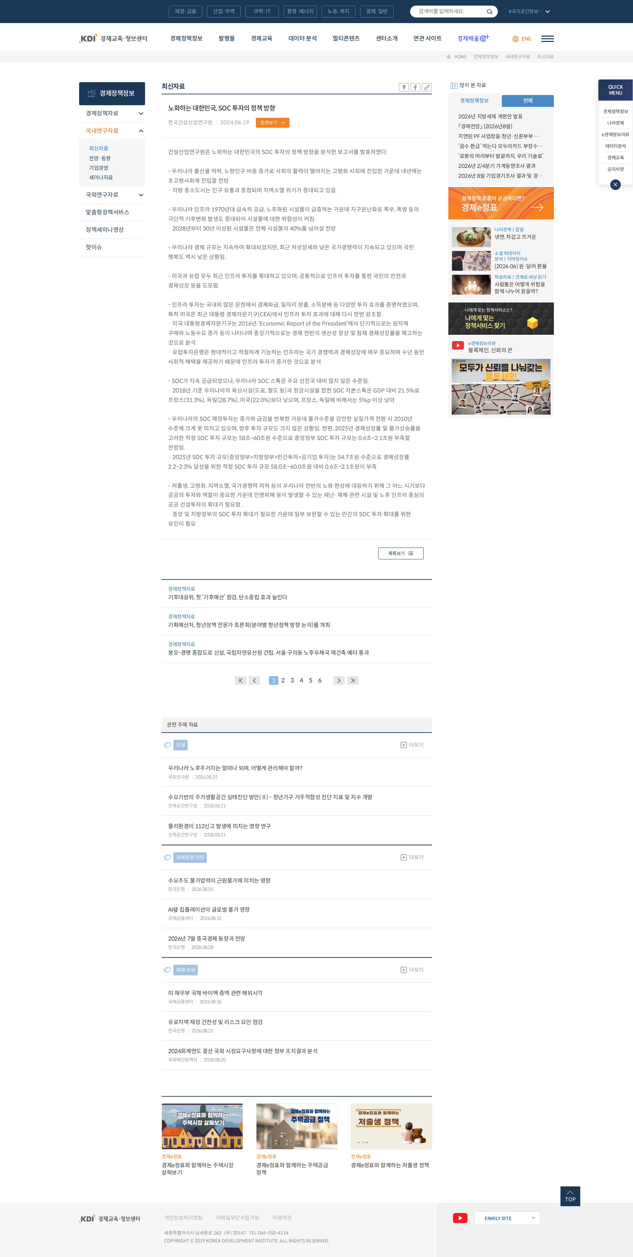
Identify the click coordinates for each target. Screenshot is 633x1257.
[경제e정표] (501, 203)
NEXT (339, 680)
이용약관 (281, 1217)
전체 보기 (528, 12)
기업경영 (98, 168)
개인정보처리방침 (183, 1217)
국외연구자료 (102, 195)
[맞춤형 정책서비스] (501, 318)
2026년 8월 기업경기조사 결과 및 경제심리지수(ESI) (501, 176)
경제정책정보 (186, 38)
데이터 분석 (302, 38)
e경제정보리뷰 (615, 135)
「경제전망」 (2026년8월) (485, 126)
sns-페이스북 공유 (415, 87)
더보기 (416, 744)
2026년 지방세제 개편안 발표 (490, 116)
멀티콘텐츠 (346, 38)
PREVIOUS (254, 680)
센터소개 (387, 38)
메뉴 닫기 (615, 184)
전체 (528, 100)
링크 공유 (427, 87)
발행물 (227, 38)
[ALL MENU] (547, 39)
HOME (460, 56)
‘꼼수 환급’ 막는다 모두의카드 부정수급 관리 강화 (501, 146)
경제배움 (473, 38)
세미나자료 (101, 177)
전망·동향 (100, 158)
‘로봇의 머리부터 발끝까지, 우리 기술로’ (500, 156)
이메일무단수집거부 (237, 1217)
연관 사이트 (427, 38)
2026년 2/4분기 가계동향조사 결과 (497, 166)
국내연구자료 (517, 56)
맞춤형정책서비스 (107, 212)
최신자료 (545, 56)
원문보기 (268, 123)
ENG (526, 39)
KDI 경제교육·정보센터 (113, 39)
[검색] (454, 11)
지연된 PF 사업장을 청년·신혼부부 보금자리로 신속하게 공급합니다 (501, 136)
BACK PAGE (240, 680)
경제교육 (262, 38)
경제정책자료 (102, 113)
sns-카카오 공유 (404, 87)
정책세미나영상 (105, 230)
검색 (489, 11)
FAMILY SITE (498, 1218)
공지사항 (615, 169)
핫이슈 (94, 247)
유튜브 (460, 1218)
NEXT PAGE (353, 680)
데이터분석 (615, 146)
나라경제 (615, 123)
